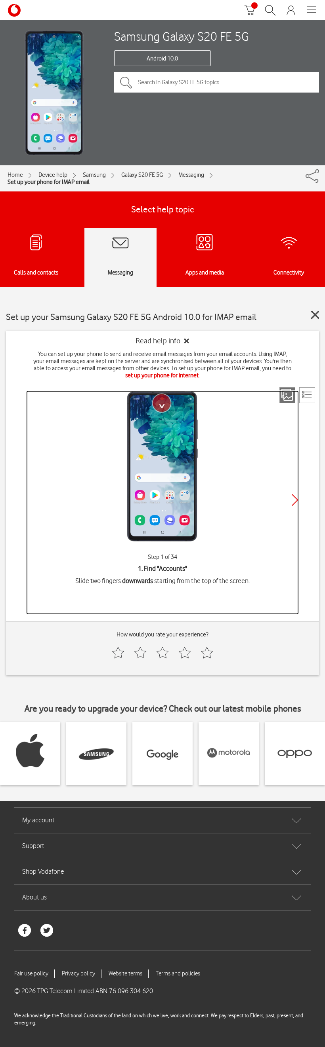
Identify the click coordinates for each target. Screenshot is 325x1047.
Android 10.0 (162, 58)
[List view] (307, 395)
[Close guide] (315, 315)
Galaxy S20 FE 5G (142, 174)
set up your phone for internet (162, 375)
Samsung (94, 174)
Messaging (191, 174)
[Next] (295, 500)
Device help (52, 174)
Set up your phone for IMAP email (49, 182)
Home (15, 174)
